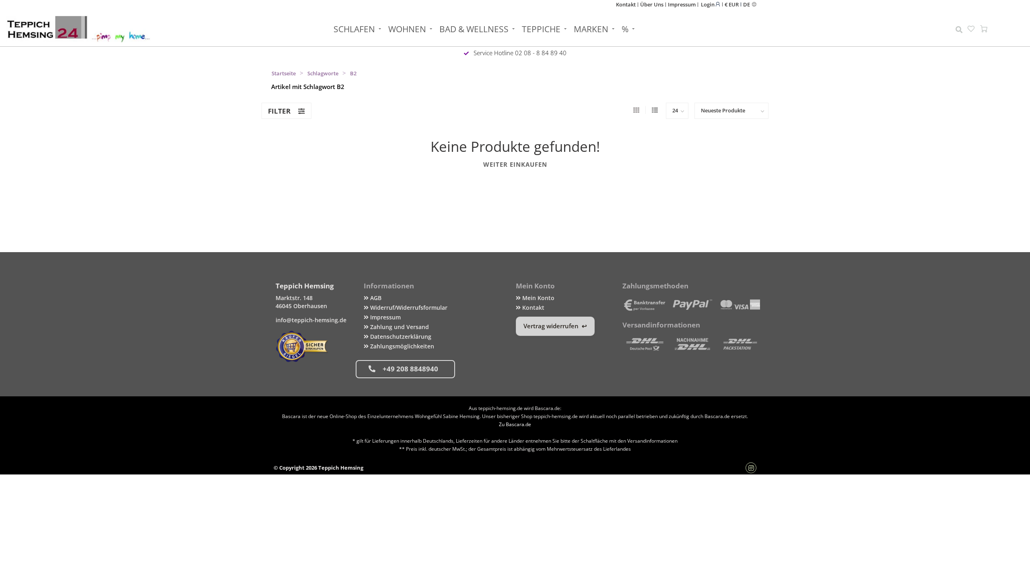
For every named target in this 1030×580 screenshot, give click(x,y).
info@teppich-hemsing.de (311, 320)
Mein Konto (537, 298)
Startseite (284, 73)
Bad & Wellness (474, 29)
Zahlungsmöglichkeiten (401, 346)
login (708, 4)
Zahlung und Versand (399, 327)
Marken (591, 29)
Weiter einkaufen (515, 164)
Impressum (682, 4)
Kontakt (626, 4)
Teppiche (541, 29)
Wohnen (407, 29)
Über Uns (651, 4)
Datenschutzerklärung (400, 336)
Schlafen (354, 29)
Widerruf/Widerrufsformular (408, 307)
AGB (375, 298)
